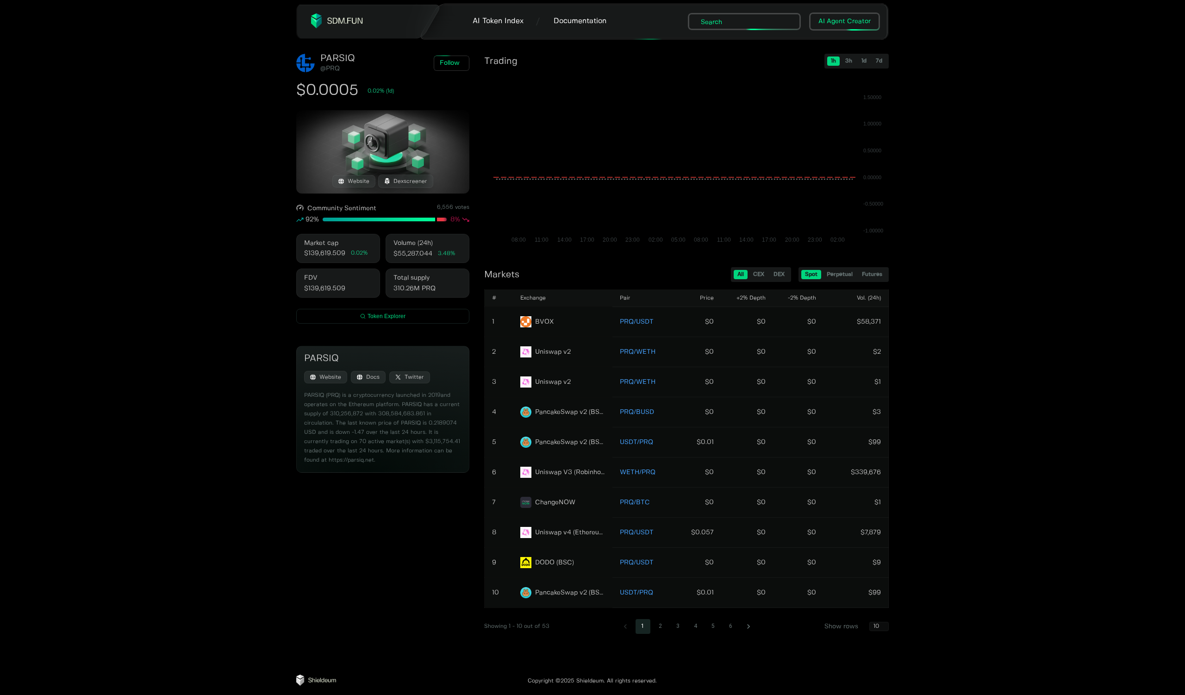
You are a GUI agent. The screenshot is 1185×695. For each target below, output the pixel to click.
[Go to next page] (748, 626)
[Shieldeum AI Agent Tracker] (316, 684)
